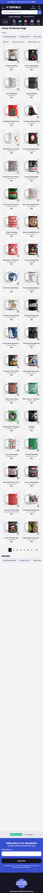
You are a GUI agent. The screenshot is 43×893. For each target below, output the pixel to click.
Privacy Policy (26, 865)
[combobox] (20, 12)
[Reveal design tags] (18, 61)
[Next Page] (36, 550)
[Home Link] (13, 7)
